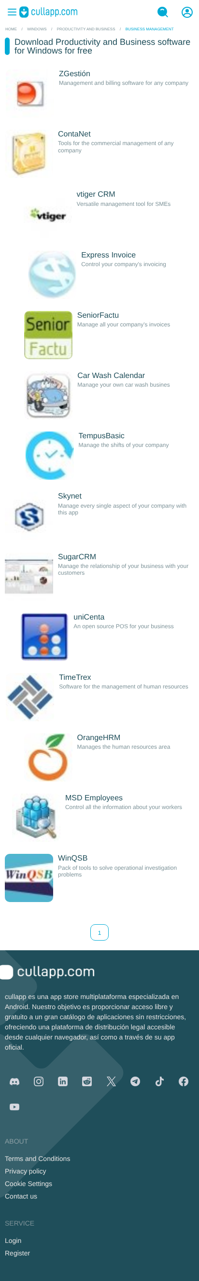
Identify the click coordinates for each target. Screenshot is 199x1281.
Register (17, 1253)
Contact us (21, 1196)
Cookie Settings (28, 1183)
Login (13, 1240)
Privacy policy (25, 1171)
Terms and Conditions (37, 1158)
